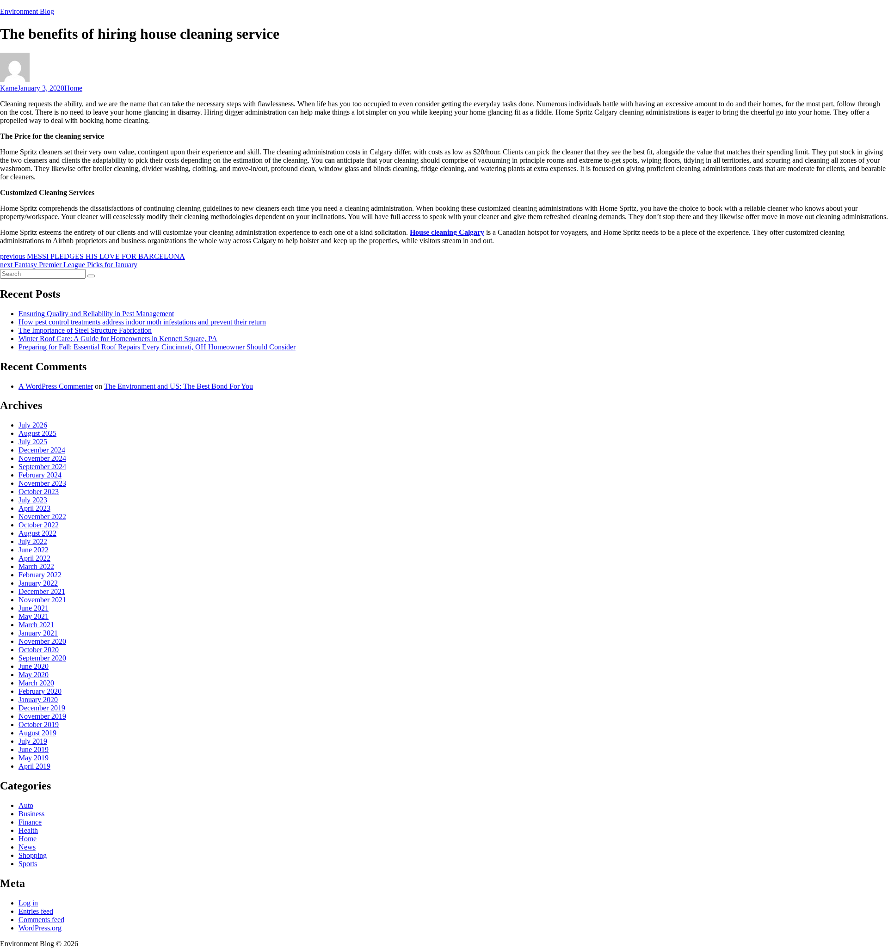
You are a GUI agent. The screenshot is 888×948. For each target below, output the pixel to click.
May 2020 (33, 675)
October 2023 (38, 491)
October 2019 (38, 724)
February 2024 (40, 475)
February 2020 (40, 691)
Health (28, 830)
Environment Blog (27, 11)
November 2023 (42, 483)
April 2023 (34, 508)
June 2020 (33, 666)
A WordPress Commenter (55, 386)
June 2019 (33, 749)
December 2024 (41, 450)
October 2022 (38, 525)
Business (31, 814)
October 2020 (38, 650)
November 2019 (42, 716)
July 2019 (32, 741)
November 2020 (42, 641)
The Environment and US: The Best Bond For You (178, 386)
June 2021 (33, 608)
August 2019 (37, 733)
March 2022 (36, 566)
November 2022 (42, 516)
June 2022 (33, 550)
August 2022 (37, 533)
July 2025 (32, 442)
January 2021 (38, 633)
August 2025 (37, 433)
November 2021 (42, 600)
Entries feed (35, 911)
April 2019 (34, 766)
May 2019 (33, 758)
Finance (30, 822)
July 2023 (32, 500)
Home (73, 88)
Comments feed (41, 920)
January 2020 (38, 699)
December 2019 (41, 708)
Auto (25, 805)
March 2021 (36, 625)
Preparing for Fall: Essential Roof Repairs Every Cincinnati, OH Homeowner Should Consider (157, 347)
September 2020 (42, 658)
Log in (28, 903)
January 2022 (38, 583)
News (27, 847)
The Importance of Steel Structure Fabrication (85, 330)
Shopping (32, 855)
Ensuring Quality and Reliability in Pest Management (96, 314)
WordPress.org (40, 928)
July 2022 (32, 541)
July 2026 (32, 425)
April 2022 (34, 558)
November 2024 (42, 458)
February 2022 (40, 575)
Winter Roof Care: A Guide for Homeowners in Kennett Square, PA (117, 339)
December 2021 (41, 591)
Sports (27, 864)
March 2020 (36, 683)
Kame (9, 88)
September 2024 (42, 467)
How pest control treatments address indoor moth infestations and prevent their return (142, 322)
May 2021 (33, 616)
